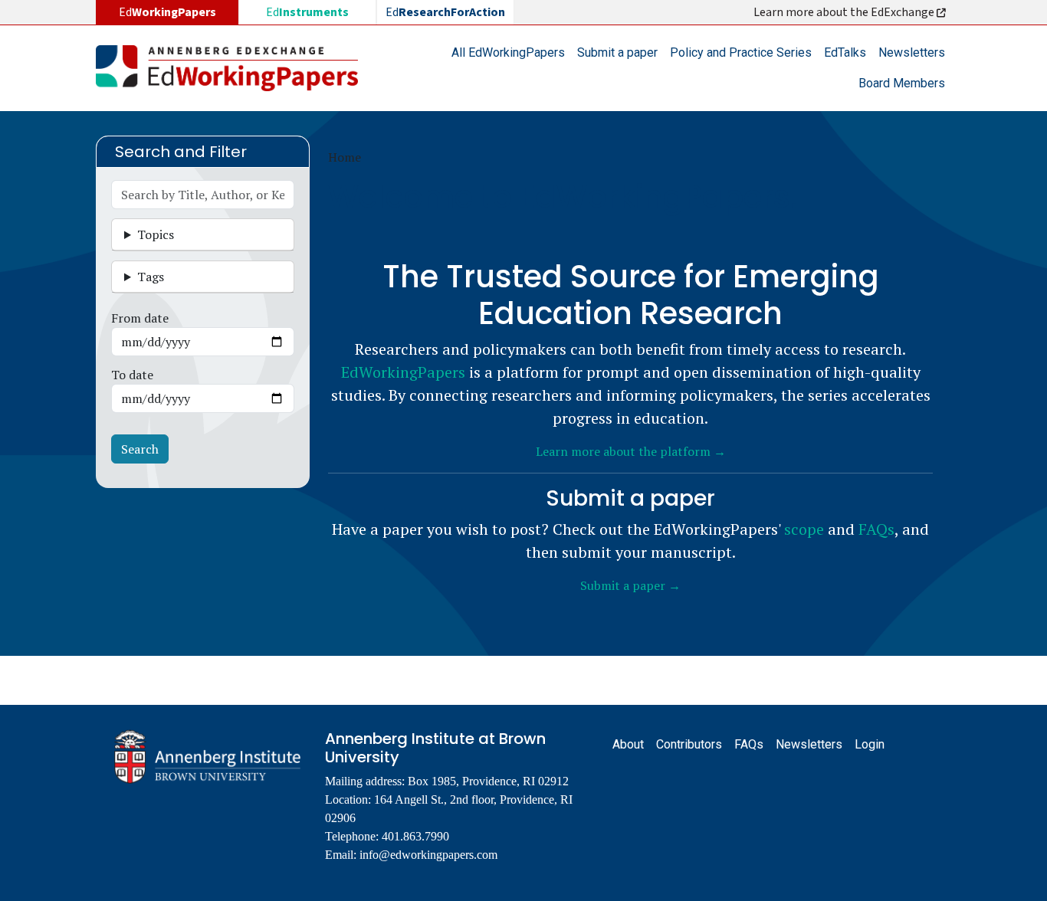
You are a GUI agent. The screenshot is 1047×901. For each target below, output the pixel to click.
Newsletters (911, 52)
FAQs (876, 529)
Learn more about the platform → (631, 451)
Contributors (689, 744)
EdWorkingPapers (403, 372)
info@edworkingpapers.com (428, 854)
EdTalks (845, 52)
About (628, 744)
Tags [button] (150, 276)
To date (132, 374)
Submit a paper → (630, 585)
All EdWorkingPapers (508, 52)
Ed (307, 12)
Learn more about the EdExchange (845, 12)
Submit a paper (617, 52)
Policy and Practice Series (741, 52)
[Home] (233, 68)
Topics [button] (155, 234)
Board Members (901, 83)
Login (870, 744)
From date (140, 318)
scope (804, 529)
